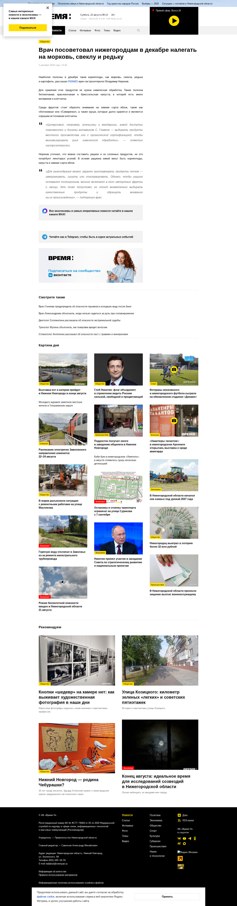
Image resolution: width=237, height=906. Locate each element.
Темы (125, 835)
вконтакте (179, 838)
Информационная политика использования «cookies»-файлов (71, 882)
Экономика (156, 820)
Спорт (153, 830)
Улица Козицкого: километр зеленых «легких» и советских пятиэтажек (153, 694)
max (184, 843)
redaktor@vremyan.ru (56, 863)
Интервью (127, 825)
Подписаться (27, 27)
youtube (184, 838)
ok (195, 838)
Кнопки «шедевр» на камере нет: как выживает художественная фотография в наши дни (76, 694)
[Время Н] (55, 16)
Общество (44, 42)
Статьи (126, 820)
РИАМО (73, 81)
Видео (125, 841)
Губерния (155, 841)
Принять (167, 896)
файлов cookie (45, 896)
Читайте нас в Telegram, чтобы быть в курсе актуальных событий (91, 236)
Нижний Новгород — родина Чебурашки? (68, 779)
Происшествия (158, 846)
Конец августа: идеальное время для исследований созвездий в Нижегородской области (156, 778)
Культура (155, 835)
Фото (125, 830)
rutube (179, 843)
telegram (189, 838)
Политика (155, 815)
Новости (127, 814)
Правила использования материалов (58, 875)
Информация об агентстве (52, 871)
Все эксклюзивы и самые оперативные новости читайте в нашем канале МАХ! (91, 212)
